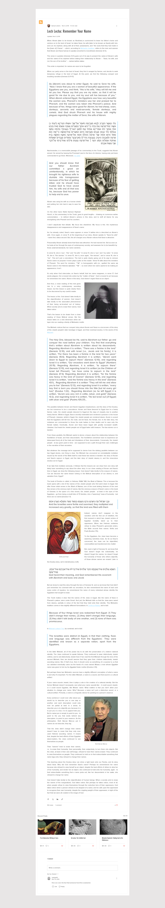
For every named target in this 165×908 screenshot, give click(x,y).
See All (125, 815)
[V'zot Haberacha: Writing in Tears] (51, 827)
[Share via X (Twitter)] (53, 799)
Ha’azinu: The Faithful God (78, 838)
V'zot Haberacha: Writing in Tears (49, 838)
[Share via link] (62, 799)
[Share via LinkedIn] (57, 799)
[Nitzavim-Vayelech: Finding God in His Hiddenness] (113, 827)
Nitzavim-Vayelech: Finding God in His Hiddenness (112, 839)
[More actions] (117, 26)
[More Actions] (117, 878)
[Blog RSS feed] (41, 22)
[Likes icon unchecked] (53, 886)
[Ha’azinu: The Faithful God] (82, 827)
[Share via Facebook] (48, 799)
